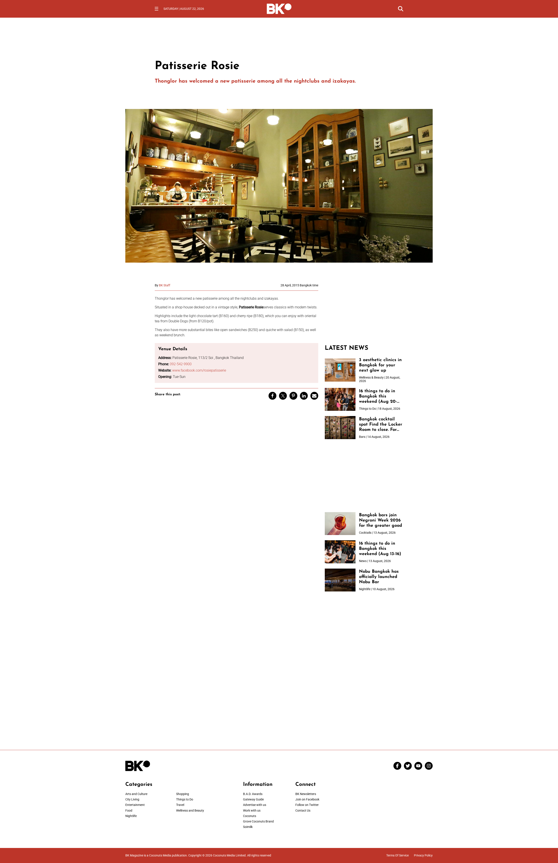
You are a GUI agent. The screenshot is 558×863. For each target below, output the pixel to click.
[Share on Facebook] (272, 396)
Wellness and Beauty (190, 810)
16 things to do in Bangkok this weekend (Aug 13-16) (380, 548)
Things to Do (184, 799)
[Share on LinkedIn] (304, 396)
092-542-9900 (181, 364)
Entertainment (135, 805)
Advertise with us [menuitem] (254, 805)
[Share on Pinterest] (293, 396)
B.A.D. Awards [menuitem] (252, 794)
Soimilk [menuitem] (248, 827)
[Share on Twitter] (283, 396)
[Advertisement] (364, 311)
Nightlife (131, 816)
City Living (132, 799)
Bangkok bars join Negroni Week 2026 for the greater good (380, 520)
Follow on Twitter (307, 805)
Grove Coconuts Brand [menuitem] (258, 821)
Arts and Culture (136, 794)
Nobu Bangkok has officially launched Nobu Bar (379, 576)
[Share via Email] (314, 396)
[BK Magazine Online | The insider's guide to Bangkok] (279, 8)
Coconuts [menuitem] (249, 816)
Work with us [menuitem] (251, 810)
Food (128, 810)
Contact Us (302, 810)
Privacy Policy (423, 855)
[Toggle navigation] (156, 8)
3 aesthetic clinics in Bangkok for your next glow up (380, 365)
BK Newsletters (305, 794)
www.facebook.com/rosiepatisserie (199, 370)
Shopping (182, 794)
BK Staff (164, 285)
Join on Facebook (307, 799)
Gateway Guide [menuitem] (253, 799)
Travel (180, 805)
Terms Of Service (397, 855)
